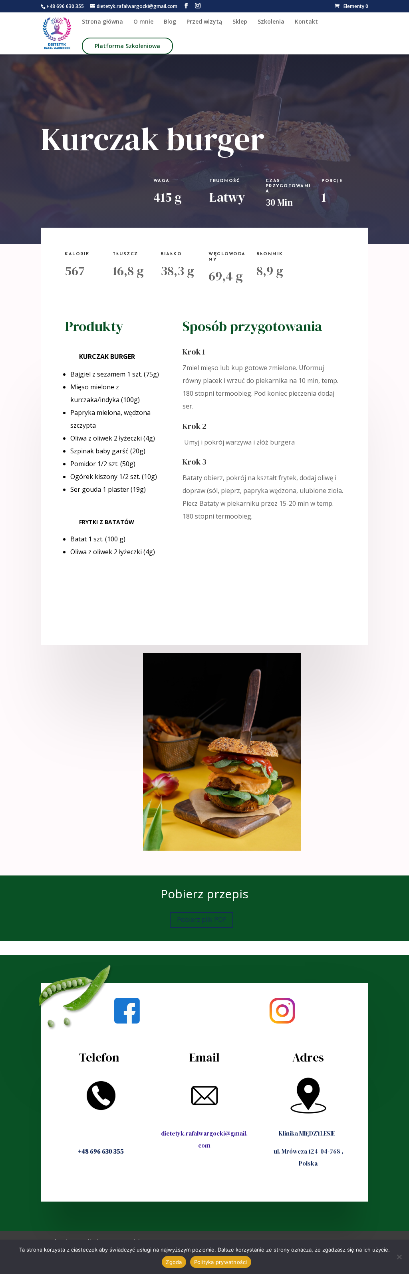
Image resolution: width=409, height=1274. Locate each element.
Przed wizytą (204, 22)
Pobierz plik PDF (201, 919)
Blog (170, 22)
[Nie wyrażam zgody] (399, 1257)
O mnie (143, 22)
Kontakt (306, 22)
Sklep (239, 22)
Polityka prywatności (220, 1262)
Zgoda (174, 1262)
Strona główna (102, 22)
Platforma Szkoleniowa (127, 46)
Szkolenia (271, 22)
